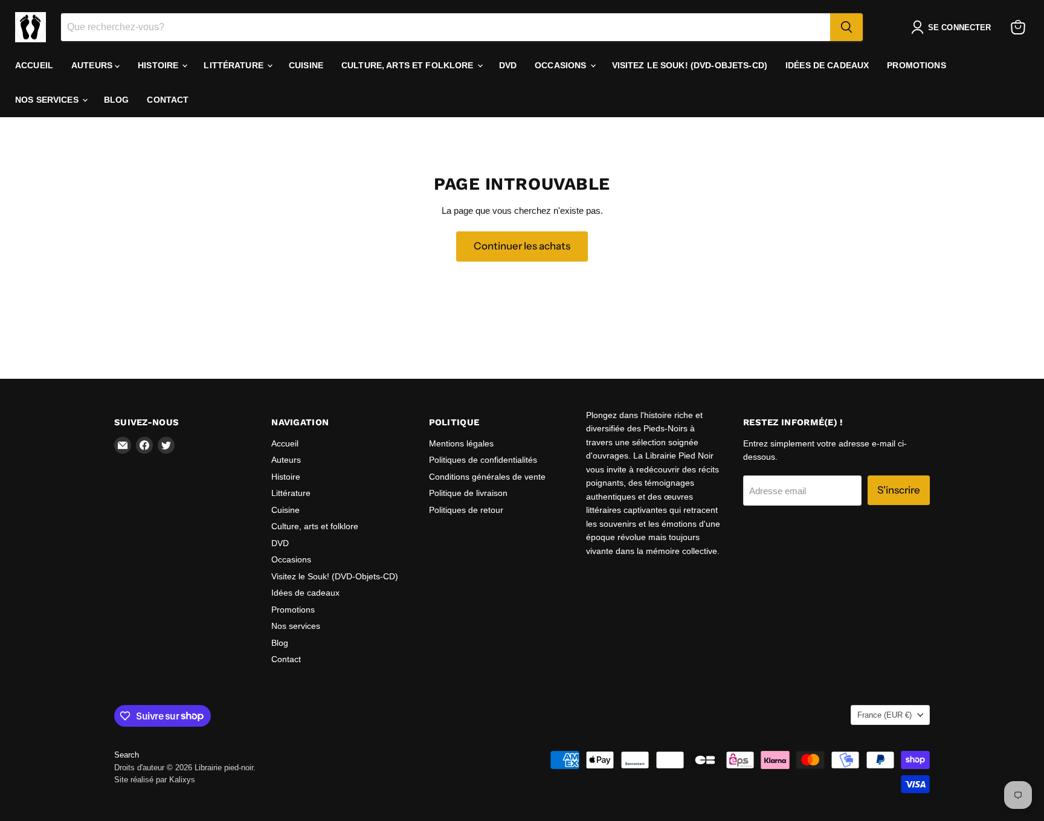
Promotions (916, 65)
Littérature (235, 65)
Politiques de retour (466, 510)
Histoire (159, 65)
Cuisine (306, 65)
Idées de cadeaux (827, 65)
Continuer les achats (522, 246)
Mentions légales (461, 443)
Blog (116, 100)
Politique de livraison (468, 493)
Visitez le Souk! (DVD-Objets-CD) (689, 65)
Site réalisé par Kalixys (154, 779)
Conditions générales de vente (487, 476)
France (884, 715)
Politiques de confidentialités (483, 460)
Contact (167, 100)
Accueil (34, 65)
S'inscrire (898, 490)
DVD (508, 65)
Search (126, 754)
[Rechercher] (846, 27)
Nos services (48, 100)
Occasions (561, 65)
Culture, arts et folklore (408, 65)
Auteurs (93, 65)
